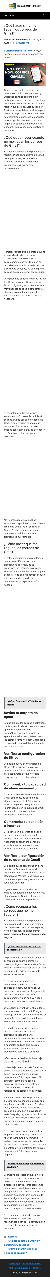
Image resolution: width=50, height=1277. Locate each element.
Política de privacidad (19, 1268)
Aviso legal (14, 1263)
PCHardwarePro (13, 50)
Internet (28, 50)
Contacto (36, 1268)
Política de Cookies (31, 1263)
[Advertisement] (25, 198)
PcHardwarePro (20, 42)
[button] (43, 15)
